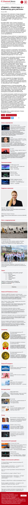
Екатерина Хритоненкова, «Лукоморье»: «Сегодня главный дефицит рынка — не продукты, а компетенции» (12, 476)
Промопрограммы (6, 162)
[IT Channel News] (8, 3)
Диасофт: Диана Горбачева (7, 207)
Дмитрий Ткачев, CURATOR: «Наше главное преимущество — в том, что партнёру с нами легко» (18, 140)
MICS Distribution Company (15, 417)
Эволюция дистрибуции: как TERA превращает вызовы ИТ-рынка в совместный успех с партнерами (17, 127)
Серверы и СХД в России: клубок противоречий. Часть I (13, 480)
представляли (4, 143)
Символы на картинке (6, 283)
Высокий (10, 274)
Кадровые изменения (7, 188)
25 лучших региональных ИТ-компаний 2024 (16, 353)
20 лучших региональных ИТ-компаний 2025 (16, 333)
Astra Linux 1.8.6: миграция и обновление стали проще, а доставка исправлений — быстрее (18, 383)
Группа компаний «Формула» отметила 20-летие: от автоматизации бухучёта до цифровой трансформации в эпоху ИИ (13, 265)
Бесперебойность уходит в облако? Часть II (11, 473)
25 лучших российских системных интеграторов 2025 (17, 343)
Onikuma (22, 432)
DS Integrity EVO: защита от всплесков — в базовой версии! (17, 181)
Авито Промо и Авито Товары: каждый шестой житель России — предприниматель (13, 302)
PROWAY (12, 424)
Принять (23, 495)
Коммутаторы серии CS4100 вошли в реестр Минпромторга (18, 368)
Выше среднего (12, 275)
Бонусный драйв (14, 173)
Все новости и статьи (6, 117)
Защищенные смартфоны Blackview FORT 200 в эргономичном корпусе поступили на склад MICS (18, 420)
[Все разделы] (25, 3)
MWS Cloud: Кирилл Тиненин (7, 213)
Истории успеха (5, 389)
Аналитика (4, 329)
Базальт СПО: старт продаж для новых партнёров (17, 167)
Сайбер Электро (17, 424)
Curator (11, 137)
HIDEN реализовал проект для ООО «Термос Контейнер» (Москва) (18, 394)
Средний (11, 276)
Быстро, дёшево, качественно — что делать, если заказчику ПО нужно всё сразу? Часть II (12, 483)
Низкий (10, 279)
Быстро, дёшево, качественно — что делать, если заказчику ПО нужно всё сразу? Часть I (12, 466)
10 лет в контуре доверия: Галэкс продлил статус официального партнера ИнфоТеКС (17, 408)
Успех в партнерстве (7, 122)
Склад (3, 415)
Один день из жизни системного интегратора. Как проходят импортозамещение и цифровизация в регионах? (12, 490)
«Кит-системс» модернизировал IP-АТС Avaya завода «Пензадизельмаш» (18, 401)
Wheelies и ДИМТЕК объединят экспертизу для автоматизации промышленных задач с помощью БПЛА (13, 295)
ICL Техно (12, 148)
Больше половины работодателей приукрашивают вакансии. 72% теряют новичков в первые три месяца (13, 322)
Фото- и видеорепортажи (8, 220)
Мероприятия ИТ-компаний (8, 441)
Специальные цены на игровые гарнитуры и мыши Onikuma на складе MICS (17, 434)
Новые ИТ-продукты (7, 363)
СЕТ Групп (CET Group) (14, 443)
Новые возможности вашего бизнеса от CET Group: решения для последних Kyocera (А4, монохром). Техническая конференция (18, 446)
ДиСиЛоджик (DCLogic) (5, 239)
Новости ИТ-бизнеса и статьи (9, 291)
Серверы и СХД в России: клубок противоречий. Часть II (13, 486)
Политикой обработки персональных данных (8, 497)
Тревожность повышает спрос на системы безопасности (14, 315)
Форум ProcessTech (14, 453)
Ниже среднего (12, 277)
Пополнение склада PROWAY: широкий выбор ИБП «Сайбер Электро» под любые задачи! (17, 427)
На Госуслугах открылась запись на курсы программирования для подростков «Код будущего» (13, 309)
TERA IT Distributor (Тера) (15, 125)
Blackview (23, 417)
